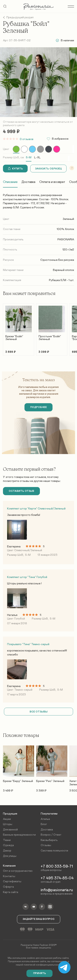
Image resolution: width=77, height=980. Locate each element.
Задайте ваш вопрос (38, 919)
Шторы (7, 824)
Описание (10, 182)
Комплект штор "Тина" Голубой (27, 577)
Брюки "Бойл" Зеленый (14, 338)
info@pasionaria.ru (57, 890)
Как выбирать (49, 840)
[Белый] (24, 149)
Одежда (8, 845)
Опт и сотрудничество (18, 871)
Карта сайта (10, 892)
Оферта (8, 886)
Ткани (7, 840)
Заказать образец (48, 168)
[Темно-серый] (48, 149)
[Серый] (40, 149)
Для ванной (10, 829)
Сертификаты (12, 881)
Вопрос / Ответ (51, 834)
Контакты (9, 876)
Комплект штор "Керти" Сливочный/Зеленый (36, 508)
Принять (39, 973)
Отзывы (46, 845)
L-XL (37, 157)
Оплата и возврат (52, 182)
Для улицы (9, 856)
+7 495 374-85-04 (57, 878)
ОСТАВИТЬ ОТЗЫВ (21, 491)
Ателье (45, 819)
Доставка (28, 182)
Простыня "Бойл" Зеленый (49, 338)
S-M (28, 157)
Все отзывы (39, 711)
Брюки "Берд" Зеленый (18, 781)
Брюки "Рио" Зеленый (50, 781)
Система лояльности (54, 850)
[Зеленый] (16, 149)
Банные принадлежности (19, 834)
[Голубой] (32, 149)
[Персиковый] (57, 149)
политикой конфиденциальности (42, 965)
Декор (7, 850)
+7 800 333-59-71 (57, 866)
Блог (44, 824)
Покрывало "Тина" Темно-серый (28, 644)
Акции (7, 819)
